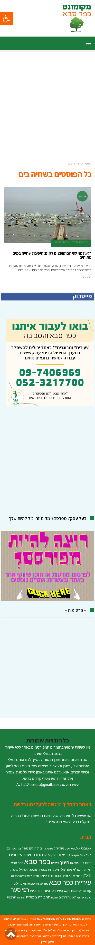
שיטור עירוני (84, 897)
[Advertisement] (47, 99)
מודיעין (67, 924)
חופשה (74, 863)
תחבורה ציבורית (38, 897)
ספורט (44, 876)
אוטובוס (86, 848)
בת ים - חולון (63, 930)
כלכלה (55, 863)
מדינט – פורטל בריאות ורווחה (44, 924)
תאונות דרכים (67, 897)
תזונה (54, 897)
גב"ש (52, 930)
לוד (64, 936)
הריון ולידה (50, 855)
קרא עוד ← (85, 277)
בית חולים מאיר (32, 848)
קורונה (86, 890)
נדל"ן (87, 875)
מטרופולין (66, 869)
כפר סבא (37, 861)
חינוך (64, 862)
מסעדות (53, 869)
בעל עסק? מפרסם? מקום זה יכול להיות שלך (47, 518)
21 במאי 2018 (80, 242)
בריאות (63, 854)
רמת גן (76, 930)
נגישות (14, 869)
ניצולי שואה (76, 876)
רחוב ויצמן (36, 891)
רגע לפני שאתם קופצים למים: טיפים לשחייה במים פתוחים (52, 255)
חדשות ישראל (20, 936)
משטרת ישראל (28, 869)
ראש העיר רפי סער (57, 890)
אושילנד (48, 848)
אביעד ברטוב (61, 242)
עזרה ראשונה (18, 876)
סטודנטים (54, 876)
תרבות (11, 897)
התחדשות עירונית (26, 854)
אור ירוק (59, 848)
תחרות (21, 897)
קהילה (18, 884)
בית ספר (16, 848)
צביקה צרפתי (31, 884)
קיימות (76, 890)
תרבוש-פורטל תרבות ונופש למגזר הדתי (52, 918)
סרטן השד (33, 876)
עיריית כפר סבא (70, 882)
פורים (44, 883)
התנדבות (85, 863)
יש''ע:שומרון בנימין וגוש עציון (31, 930)
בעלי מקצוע (78, 855)
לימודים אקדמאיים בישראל (45, 936)
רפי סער (20, 889)
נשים (65, 876)
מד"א (77, 869)
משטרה (42, 869)
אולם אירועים (72, 848)
